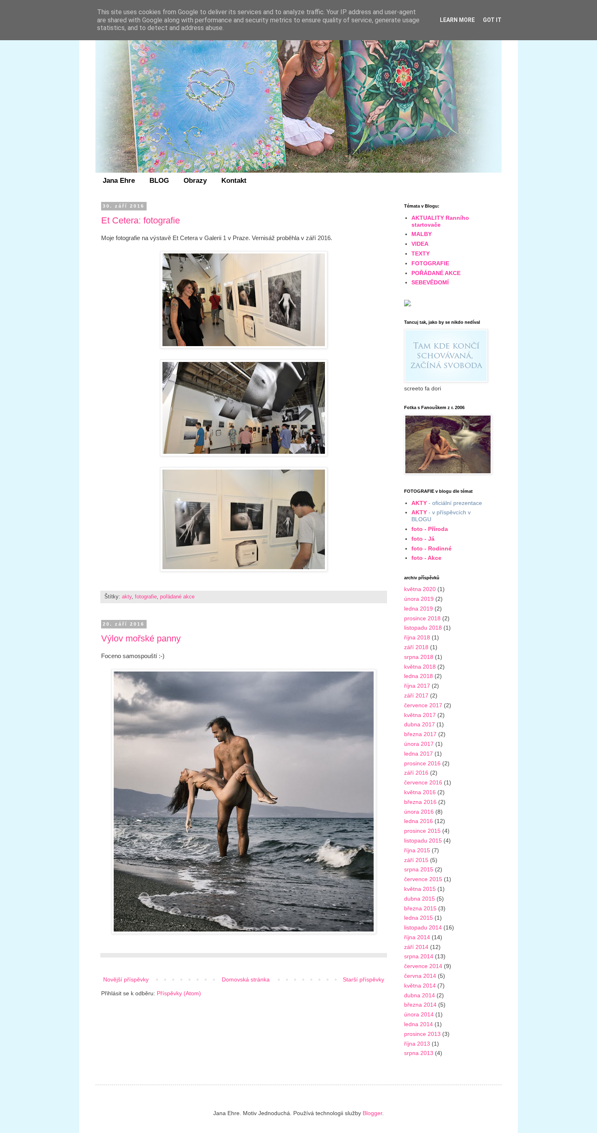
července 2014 (423, 966)
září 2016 (416, 772)
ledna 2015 (418, 917)
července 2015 (423, 879)
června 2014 (420, 976)
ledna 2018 (418, 676)
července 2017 (423, 705)
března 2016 (420, 802)
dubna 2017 (419, 724)
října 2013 (417, 1043)
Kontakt (234, 180)
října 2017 (417, 685)
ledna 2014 (418, 1024)
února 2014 (419, 1014)
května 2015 (420, 889)
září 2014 (416, 947)
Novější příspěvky (126, 979)
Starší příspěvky (363, 979)
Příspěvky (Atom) (179, 993)
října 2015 (417, 850)
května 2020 (420, 589)
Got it (492, 20)
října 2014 (417, 937)
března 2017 (420, 734)
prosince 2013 (422, 1034)
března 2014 (420, 1004)
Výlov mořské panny (141, 638)
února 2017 (419, 744)
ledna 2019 (418, 608)
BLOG (159, 180)
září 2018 (416, 647)
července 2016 (423, 782)
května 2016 (420, 792)
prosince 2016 (422, 763)
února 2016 (419, 811)
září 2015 (416, 860)
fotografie (146, 597)
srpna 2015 (418, 869)
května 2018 (420, 666)
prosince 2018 (422, 618)
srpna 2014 (418, 956)
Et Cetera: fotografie (140, 220)
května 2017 (420, 715)
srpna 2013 (418, 1053)
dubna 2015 (419, 898)
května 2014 (420, 985)
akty (127, 597)
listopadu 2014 (423, 927)
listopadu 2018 (423, 627)
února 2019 (419, 599)
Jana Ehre (119, 180)
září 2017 (416, 695)
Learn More (457, 20)
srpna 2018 (418, 657)
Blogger (372, 1113)
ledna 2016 (418, 821)
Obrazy (195, 180)
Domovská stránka (246, 979)
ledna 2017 (418, 753)
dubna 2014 (419, 995)
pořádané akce (177, 597)
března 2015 (420, 908)
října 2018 (417, 637)
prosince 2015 (422, 831)
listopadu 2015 (423, 840)
